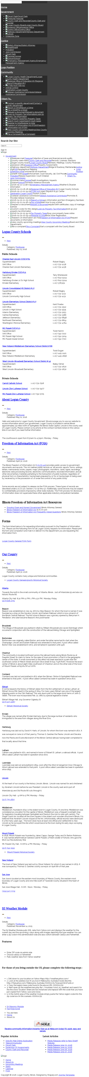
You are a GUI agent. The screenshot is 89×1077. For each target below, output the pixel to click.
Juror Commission (13, 52)
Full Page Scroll (13, 1009)
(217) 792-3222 (8, 848)
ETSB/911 (35, 191)
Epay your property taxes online (60, 213)
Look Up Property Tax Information (51, 209)
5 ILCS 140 (41, 465)
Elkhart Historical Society (17, 706)
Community (7, 72)
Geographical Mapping (27, 169)
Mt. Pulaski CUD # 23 (11, 328)
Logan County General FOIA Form (16, 541)
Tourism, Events (39, 193)
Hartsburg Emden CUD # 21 (14, 272)
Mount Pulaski (8, 833)
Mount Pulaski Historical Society (21, 852)
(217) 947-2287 (8, 702)
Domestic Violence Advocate (37, 182)
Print (9, 241)
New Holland (7, 860)
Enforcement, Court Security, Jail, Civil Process (47, 174)
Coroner (27, 180)
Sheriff (25, 174)
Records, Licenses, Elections (64, 160)
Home (4, 7)
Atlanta (5, 588)
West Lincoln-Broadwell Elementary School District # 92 (26, 361)
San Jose (6, 874)
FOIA (8, 1071)
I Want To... (6, 98)
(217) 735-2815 (8, 799)
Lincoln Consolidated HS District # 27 (18, 288)
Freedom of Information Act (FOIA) (55, 218)
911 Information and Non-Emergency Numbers (64, 200)
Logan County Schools (69, 189)
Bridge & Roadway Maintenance (62, 167)
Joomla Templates (67, 1075)
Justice (4, 40)
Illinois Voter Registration (55, 215)
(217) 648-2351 (8, 601)
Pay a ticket (36, 202)
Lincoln (5, 778)
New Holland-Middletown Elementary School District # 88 (27, 346)
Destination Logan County (17, 90)
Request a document (39, 204)
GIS (15, 169)
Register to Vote (38, 215)
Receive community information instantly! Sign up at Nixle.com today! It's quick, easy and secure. (43, 1030)
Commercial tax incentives (35, 171)
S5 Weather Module (14, 908)
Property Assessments (47, 165)
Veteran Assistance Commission (53, 196)
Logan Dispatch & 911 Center (52, 191)
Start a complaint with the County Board (57, 226)
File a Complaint (33, 226)
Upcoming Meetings (14, 1064)
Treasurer (28, 158)
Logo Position (8, 67)
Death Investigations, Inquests (44, 180)
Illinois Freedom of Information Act (21, 510)
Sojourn (21, 182)
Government (7, 12)
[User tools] (3, 237)
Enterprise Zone (12, 36)
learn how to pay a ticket (51, 202)
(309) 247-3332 (8, 891)
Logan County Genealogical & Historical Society (27, 580)
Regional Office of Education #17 (45, 189)
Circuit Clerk (11, 54)
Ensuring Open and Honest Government (24, 507)
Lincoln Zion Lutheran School (15, 389)
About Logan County (15, 399)
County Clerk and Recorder (40, 160)
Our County (9, 554)
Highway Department (39, 167)
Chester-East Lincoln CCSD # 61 (16, 259)
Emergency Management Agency (45, 185)
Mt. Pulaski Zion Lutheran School (16, 394)
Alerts (8, 1066)
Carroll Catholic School (12, 383)
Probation (10, 50)
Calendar (9, 1069)
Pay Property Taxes (39, 213)
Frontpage (20, 247)
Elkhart (5, 687)
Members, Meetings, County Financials (64, 163)
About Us (10, 1062)
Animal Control (12, 88)
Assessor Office (31, 165)
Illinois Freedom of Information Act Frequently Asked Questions (34, 512)
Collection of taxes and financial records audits (52, 158)
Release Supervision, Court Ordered (34, 176)
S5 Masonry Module (15, 1006)
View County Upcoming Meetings (55, 222)
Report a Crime (37, 200)
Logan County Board (39, 163)
